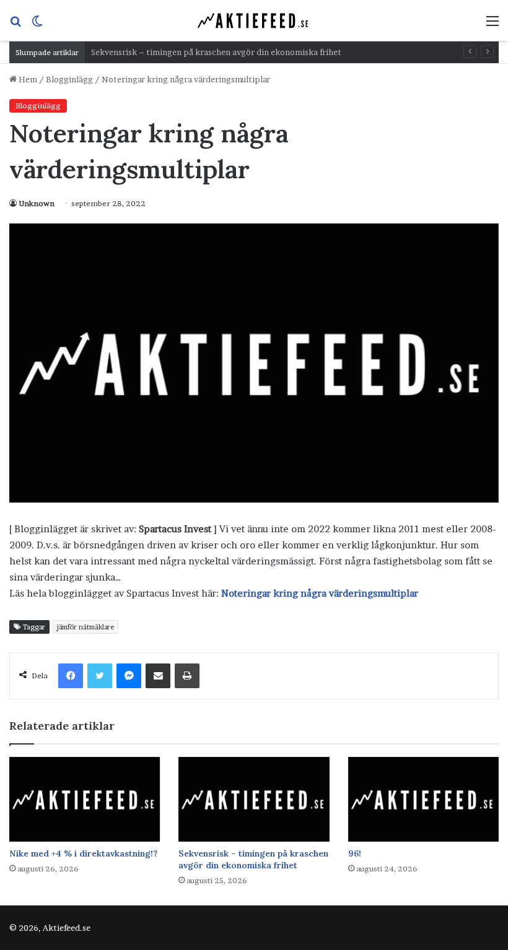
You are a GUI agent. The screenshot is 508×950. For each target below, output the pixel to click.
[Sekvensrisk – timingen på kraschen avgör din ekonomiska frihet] (253, 799)
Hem (27, 79)
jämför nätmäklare (85, 627)
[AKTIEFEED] (254, 20)
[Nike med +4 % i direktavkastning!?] (84, 799)
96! (354, 853)
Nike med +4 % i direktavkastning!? (83, 853)
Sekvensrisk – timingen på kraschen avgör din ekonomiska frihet (253, 859)
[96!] (423, 799)
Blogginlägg (69, 79)
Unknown (37, 203)
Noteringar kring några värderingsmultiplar (319, 593)
